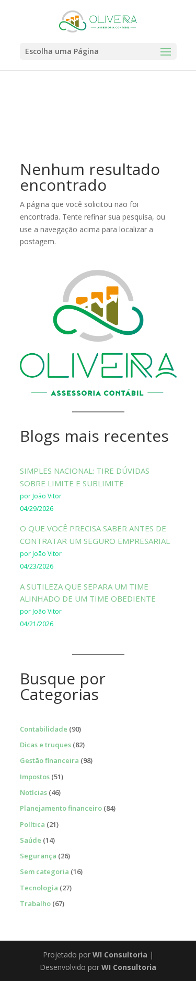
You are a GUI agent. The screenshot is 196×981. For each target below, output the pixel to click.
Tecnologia (39, 887)
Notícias (33, 792)
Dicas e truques (45, 744)
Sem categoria (44, 871)
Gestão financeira (49, 760)
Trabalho (35, 903)
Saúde (30, 840)
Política (32, 824)
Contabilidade (43, 729)
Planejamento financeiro (61, 808)
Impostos (35, 776)
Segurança (38, 855)
